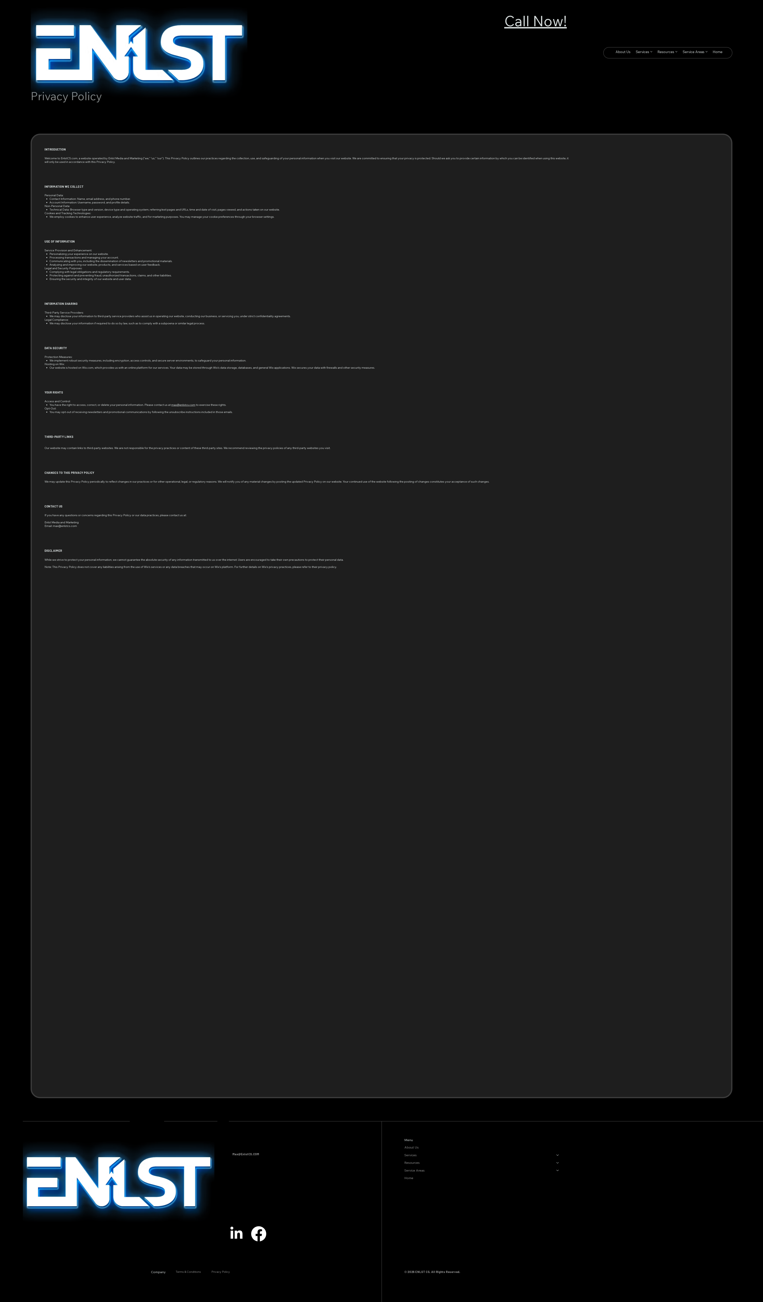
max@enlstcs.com (183, 405)
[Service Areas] (558, 1170)
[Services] (558, 1155)
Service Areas (414, 1170)
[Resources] (558, 1162)
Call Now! (535, 21)
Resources (412, 1163)
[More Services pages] (651, 52)
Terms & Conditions (188, 1272)
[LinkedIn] (236, 1233)
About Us (411, 1147)
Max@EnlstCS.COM (245, 1154)
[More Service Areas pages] (707, 52)
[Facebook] (258, 1233)
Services (410, 1155)
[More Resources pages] (676, 52)
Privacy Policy (220, 1272)
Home (408, 1178)
